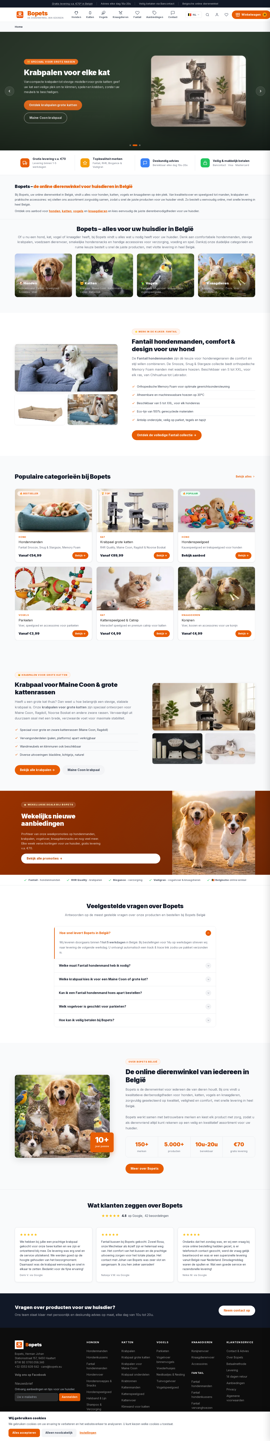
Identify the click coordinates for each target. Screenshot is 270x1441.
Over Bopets (235, 1357)
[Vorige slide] (9, 91)
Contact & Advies (238, 1351)
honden (54, 211)
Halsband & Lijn (96, 1398)
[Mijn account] (217, 15)
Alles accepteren (24, 1432)
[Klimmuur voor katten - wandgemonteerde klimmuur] (230, 748)
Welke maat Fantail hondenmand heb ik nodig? (94, 965)
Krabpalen (128, 1351)
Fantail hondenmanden (97, 1366)
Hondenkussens (97, 1357)
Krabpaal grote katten (136, 1357)
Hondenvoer (95, 1374)
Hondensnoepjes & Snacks (99, 1383)
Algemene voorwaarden (235, 1398)
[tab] (130, 145)
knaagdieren (97, 211)
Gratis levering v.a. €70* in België (72, 3)
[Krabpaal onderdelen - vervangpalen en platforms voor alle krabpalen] (177, 748)
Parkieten (163, 1351)
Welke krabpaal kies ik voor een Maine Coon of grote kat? (103, 979)
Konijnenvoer (200, 1351)
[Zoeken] (207, 15)
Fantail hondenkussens (202, 1395)
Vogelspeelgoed (168, 1387)
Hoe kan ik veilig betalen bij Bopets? (86, 1020)
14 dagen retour (237, 1376)
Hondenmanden (97, 1351)
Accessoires (200, 1364)
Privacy (231, 1389)
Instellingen (88, 1432)
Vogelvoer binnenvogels (165, 1359)
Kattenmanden (131, 1387)
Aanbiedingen (236, 1383)
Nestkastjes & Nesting (171, 1374)
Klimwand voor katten (136, 1406)
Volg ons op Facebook (30, 1374)
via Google (36, 1275)
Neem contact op (237, 1310)
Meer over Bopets (145, 1168)
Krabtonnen (129, 1381)
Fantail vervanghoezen (202, 1405)
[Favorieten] (226, 15)
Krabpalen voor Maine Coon (132, 1366)
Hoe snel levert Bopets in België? (84, 933)
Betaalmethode (236, 1364)
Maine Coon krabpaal (46, 118)
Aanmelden (69, 1397)
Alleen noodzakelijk (59, 1432)
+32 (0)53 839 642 (27, 1366)
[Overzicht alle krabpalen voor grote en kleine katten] (203, 706)
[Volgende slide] (260, 91)
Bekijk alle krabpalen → (37, 770)
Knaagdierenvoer (203, 1357)
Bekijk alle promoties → (44, 858)
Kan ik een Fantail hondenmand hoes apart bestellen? (100, 993)
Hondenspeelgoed (99, 1392)
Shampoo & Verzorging (94, 1407)
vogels (78, 211)
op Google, (135, 1216)
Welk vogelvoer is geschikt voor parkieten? (92, 1006)
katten (67, 211)
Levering (232, 1370)
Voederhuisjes (166, 1368)
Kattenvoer (129, 1400)
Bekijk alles (244, 476)
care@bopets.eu (51, 1366)
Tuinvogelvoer (166, 1381)
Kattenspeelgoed (133, 1394)
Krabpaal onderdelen (135, 1374)
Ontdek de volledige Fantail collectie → (166, 435)
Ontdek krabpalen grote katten (53, 105)
